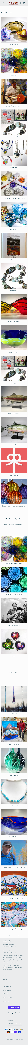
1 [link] (9, 936)
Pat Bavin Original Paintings (13, 929)
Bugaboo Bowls (13, 321)
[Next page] (18, 936)
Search (5, 979)
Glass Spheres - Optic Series (14, 519)
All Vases (13, 229)
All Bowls (13, 44)
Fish (13, 444)
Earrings (13, 383)
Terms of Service (7, 997)
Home (4, 975)
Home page (13, 672)
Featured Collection (13, 413)
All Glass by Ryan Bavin (13, 106)
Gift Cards (13, 475)
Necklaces (13, 806)
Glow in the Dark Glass (13, 594)
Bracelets (13, 290)
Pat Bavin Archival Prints (13, 898)
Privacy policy (20, 1037)
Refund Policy (7, 986)
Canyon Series (13, 352)
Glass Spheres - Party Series (13, 563)
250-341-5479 (7, 950)
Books (13, 260)
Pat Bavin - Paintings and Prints (13, 867)
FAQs (4, 983)
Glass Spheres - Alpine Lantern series (13, 506)
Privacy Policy (7, 993)
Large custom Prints (13, 744)
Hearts (13, 656)
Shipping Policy (7, 990)
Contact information (14, 1041)
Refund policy (13, 1037)
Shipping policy (19, 1039)
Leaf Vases (13, 775)
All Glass (13, 75)
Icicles (13, 713)
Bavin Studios (13, 1035)
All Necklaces (13, 167)
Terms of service (10, 1039)
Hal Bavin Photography (13, 625)
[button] (3, 3)
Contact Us (6, 1001)
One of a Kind (13, 836)
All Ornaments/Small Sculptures (13, 198)
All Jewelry (13, 137)
